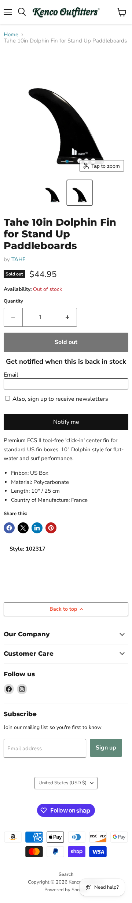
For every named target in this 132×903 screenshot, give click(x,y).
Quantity (13, 301)
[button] (52, 192)
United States (62, 783)
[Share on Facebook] (9, 527)
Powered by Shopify (66, 890)
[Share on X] (23, 527)
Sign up (106, 748)
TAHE (18, 259)
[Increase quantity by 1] (67, 317)
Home (11, 35)
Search (66, 874)
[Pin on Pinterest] (50, 527)
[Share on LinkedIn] (37, 527)
